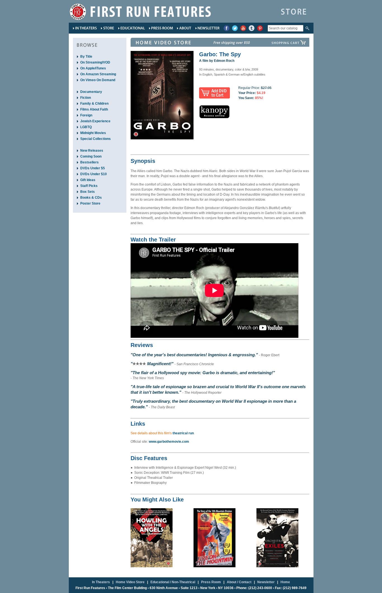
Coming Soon (91, 156)
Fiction (85, 98)
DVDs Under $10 (93, 174)
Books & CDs (91, 198)
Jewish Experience (95, 121)
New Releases (91, 151)
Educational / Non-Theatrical (172, 582)
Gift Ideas (87, 180)
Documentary (91, 92)
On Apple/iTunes (93, 68)
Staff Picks (89, 186)
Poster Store (90, 203)
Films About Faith (94, 109)
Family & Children (94, 104)
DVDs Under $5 (92, 168)
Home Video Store (130, 582)
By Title (86, 56)
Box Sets (87, 192)
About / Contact (239, 582)
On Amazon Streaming (98, 74)
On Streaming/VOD (95, 62)
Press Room (211, 582)
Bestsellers (89, 162)
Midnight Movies (93, 133)
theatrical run (183, 433)
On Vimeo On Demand (97, 80)
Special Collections (95, 139)
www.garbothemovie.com (169, 442)
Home (285, 582)
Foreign (86, 115)
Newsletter (266, 582)
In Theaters (101, 582)
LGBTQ (86, 127)
